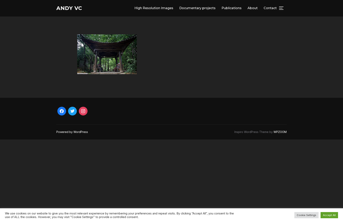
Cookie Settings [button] (306, 215)
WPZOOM (280, 132)
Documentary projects (197, 8)
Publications (232, 8)
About (253, 8)
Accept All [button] (329, 215)
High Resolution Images (153, 8)
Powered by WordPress (72, 132)
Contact (270, 8)
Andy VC (69, 8)
